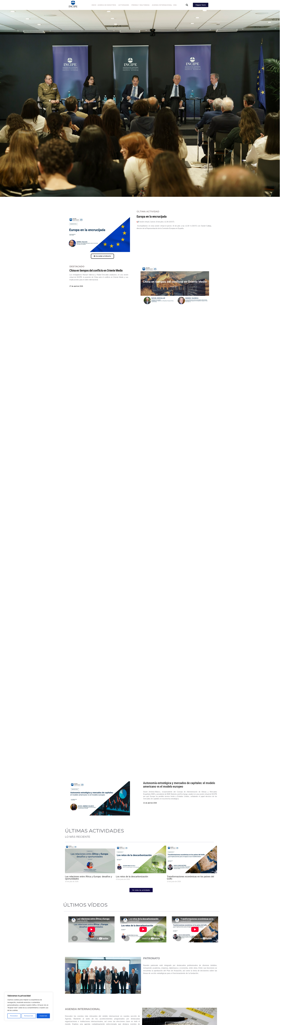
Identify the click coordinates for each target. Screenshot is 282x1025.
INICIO (94, 5)
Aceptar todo (43, 1016)
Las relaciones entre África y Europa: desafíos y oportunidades (88, 877)
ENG (175, 5)
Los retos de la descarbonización (132, 876)
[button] (187, 5)
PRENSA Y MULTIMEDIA (140, 5)
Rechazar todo (28, 1016)
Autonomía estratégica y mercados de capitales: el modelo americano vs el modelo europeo (179, 784)
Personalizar (14, 1016)
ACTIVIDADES (123, 5)
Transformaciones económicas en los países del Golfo (190, 877)
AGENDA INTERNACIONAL (162, 5)
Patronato (103, 975)
